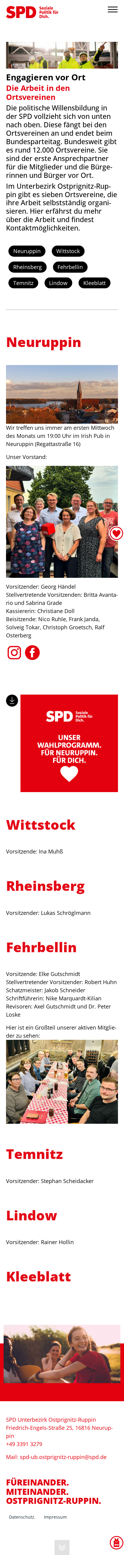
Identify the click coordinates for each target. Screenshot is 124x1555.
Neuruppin (27, 251)
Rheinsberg (27, 267)
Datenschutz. (22, 1517)
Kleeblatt (94, 283)
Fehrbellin (70, 267)
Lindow (58, 283)
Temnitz (23, 283)
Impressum (55, 1517)
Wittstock (68, 251)
